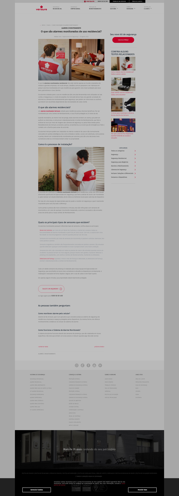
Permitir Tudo (142, 490)
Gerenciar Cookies (36, 490)
